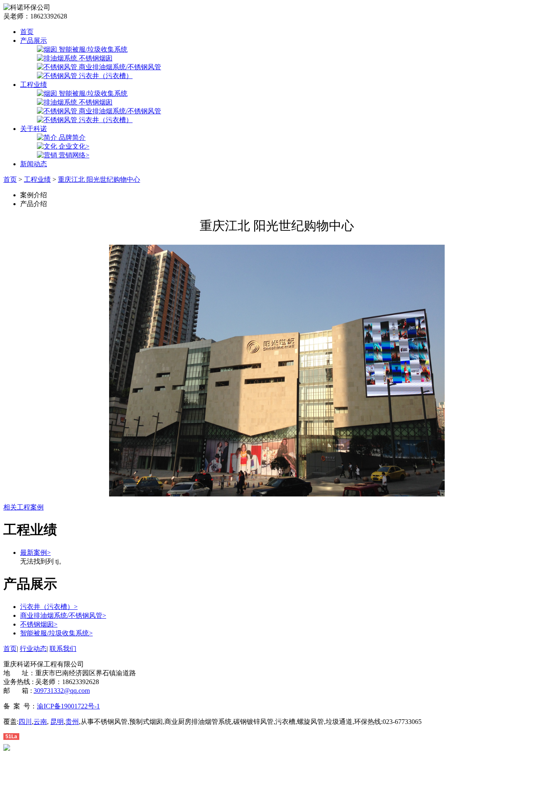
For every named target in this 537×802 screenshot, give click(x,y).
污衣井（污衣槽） (49, 606)
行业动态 (33, 648)
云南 (40, 721)
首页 (27, 31)
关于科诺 (33, 128)
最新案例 (35, 552)
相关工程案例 (23, 507)
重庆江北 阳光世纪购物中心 (99, 179)
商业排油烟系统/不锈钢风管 (63, 615)
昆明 (57, 721)
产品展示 (33, 40)
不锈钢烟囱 (38, 624)
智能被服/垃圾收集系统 (56, 633)
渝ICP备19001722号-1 (68, 706)
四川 (25, 721)
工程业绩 (33, 84)
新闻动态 (33, 163)
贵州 (72, 721)
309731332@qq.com (62, 690)
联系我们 (63, 648)
